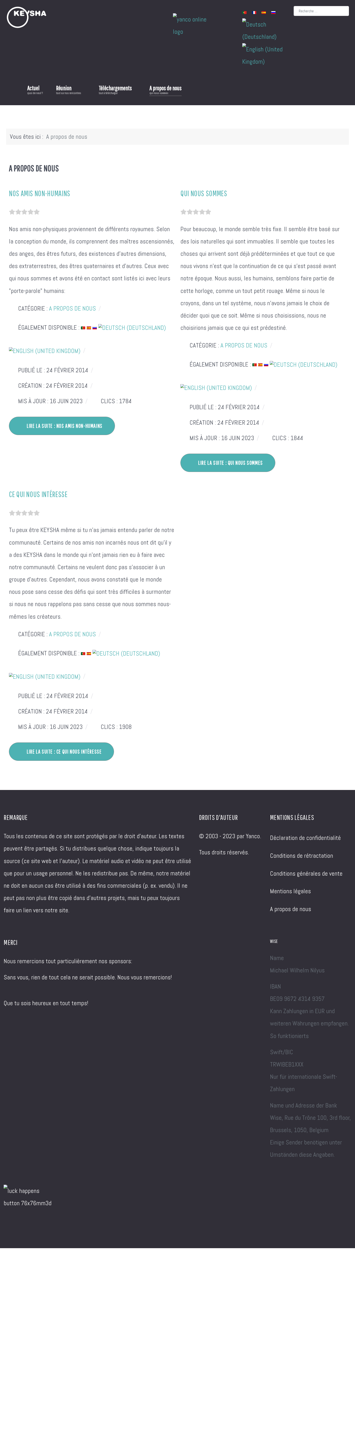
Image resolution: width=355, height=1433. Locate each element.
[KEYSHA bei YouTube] (82, 15)
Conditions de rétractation (301, 856)
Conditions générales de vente (306, 874)
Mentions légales (290, 891)
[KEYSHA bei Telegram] (92, 15)
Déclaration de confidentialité (305, 838)
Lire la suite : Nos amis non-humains (64, 426)
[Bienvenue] (11, 89)
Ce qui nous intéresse (38, 494)
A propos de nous (72, 308)
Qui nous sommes (203, 193)
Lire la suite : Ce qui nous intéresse (64, 751)
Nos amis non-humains (39, 193)
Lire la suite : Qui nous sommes (230, 463)
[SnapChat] (148, 15)
